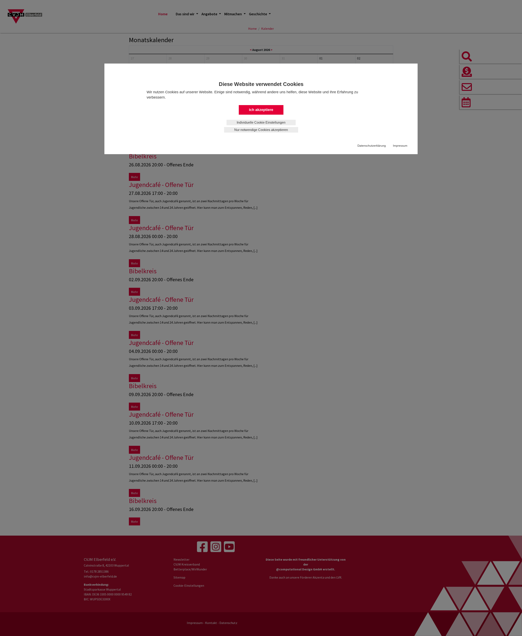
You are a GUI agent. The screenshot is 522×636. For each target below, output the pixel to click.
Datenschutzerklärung (371, 145)
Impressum (400, 145)
